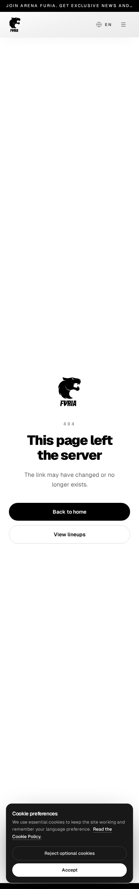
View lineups (70, 534)
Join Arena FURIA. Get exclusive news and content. (69, 5)
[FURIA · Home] (37, 24)
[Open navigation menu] (123, 24)
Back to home (69, 511)
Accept (69, 870)
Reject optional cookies (69, 853)
